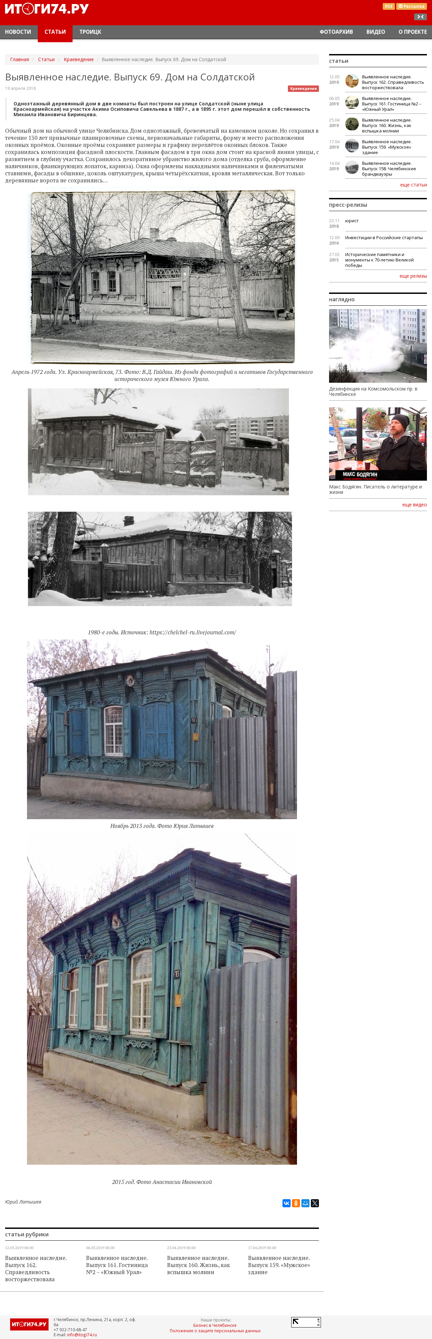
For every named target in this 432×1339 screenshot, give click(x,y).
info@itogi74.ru (82, 1334)
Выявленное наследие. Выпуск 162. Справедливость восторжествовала (35, 1268)
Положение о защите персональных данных (215, 1330)
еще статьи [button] (413, 184)
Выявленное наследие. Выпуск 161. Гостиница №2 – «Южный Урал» (117, 1265)
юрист (352, 221)
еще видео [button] (414, 504)
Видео (376, 31)
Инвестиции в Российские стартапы (384, 237)
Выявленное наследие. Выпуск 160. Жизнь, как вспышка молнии (198, 1265)
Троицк (90, 31)
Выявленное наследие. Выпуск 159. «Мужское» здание (279, 1265)
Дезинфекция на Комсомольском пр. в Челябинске (373, 391)
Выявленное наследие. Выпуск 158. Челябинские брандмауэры (389, 168)
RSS (389, 6)
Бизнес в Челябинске (215, 1325)
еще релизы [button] (413, 276)
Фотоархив (336, 31)
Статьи (55, 31)
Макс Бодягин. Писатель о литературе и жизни (375, 489)
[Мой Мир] (305, 1203)
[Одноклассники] (296, 1203)
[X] (315, 1203)
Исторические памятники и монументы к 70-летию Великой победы (379, 259)
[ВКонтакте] (286, 1203)
